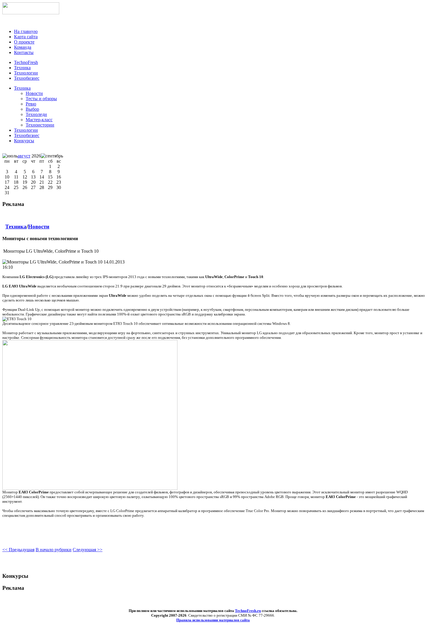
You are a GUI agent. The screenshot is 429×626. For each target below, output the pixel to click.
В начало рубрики (54, 549)
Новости (38, 226)
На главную (26, 31)
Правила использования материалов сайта (213, 620)
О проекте (24, 41)
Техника (22, 88)
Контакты (24, 52)
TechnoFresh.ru (248, 610)
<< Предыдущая (18, 549)
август (24, 155)
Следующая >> (87, 549)
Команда (22, 47)
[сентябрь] (52, 156)
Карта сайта (26, 36)
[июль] (10, 156)
